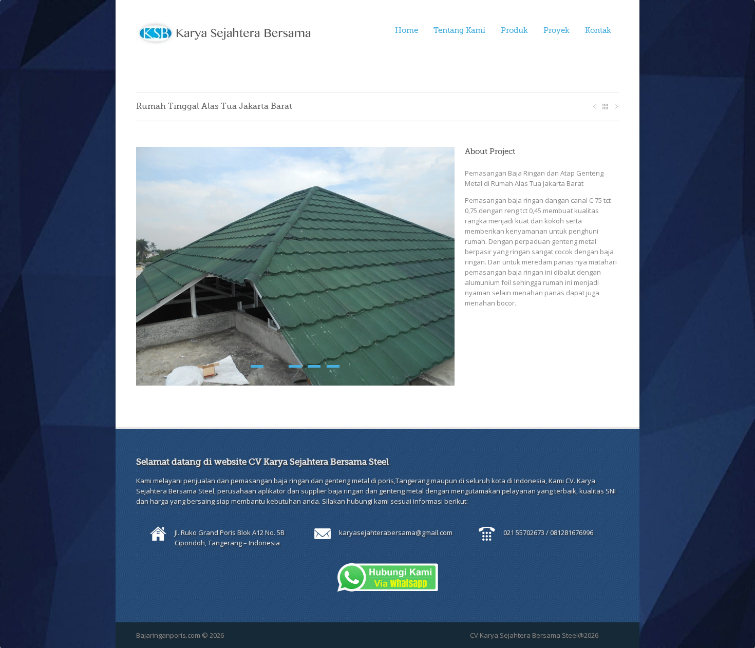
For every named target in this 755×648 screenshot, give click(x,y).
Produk (514, 30)
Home (406, 30)
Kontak (598, 30)
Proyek (556, 30)
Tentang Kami (459, 30)
